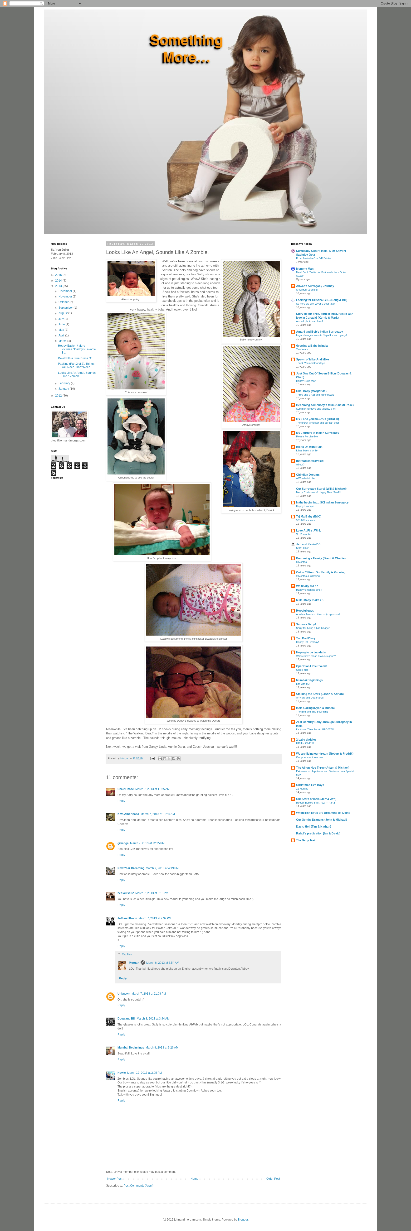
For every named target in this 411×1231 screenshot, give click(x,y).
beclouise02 (125, 893)
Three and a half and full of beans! (315, 394)
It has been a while (307, 450)
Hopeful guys (305, 610)
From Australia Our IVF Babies (313, 258)
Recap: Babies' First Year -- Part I (315, 802)
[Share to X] (169, 758)
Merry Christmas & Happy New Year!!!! (318, 492)
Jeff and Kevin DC (308, 544)
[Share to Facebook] (173, 758)
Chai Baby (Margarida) (311, 391)
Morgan (134, 962)
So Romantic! (304, 534)
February (65, 383)
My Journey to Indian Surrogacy (317, 433)
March (63, 341)
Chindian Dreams (308, 474)
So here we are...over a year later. (315, 303)
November (66, 296)
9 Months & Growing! (308, 576)
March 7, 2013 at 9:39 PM (154, 918)
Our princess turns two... (310, 757)
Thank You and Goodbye (310, 363)
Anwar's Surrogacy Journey (315, 286)
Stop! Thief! (302, 547)
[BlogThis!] (164, 758)
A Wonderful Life (305, 478)
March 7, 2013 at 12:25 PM (147, 843)
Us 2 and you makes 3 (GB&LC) (317, 419)
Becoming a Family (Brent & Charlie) (321, 558)
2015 (59, 275)
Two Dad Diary (306, 638)
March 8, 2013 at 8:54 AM (162, 962)
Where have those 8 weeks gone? (316, 656)
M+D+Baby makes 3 (309, 600)
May (62, 329)
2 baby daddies (306, 739)
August (63, 313)
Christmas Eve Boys (310, 785)
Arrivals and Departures (310, 697)
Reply (121, 801)
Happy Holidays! (305, 506)
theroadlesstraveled (309, 461)
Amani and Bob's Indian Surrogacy (319, 331)
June (62, 324)
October (64, 302)
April (62, 335)
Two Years (302, 349)
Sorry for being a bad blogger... (314, 628)
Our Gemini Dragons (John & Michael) (321, 819)
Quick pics (302, 669)
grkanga (123, 843)
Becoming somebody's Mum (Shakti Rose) (325, 405)
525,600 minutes (305, 520)
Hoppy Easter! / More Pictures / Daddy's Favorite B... (77, 349)
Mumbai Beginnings (130, 1047)
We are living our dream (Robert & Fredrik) (324, 753)
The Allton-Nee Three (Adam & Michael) (322, 767)
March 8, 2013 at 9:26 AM (162, 1047)
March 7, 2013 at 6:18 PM (151, 893)
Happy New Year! (306, 380)
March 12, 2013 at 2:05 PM (144, 1072)
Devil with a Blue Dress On (75, 358)
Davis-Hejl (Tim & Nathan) (313, 826)
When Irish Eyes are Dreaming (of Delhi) (323, 812)
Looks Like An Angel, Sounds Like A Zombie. (77, 374)
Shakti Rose (125, 789)
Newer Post (114, 1178)
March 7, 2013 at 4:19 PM (162, 868)
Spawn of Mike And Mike (312, 359)
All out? (300, 464)
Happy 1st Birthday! (307, 642)
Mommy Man (304, 268)
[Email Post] (152, 758)
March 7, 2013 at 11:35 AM (152, 789)
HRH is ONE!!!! (305, 743)
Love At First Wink (308, 530)
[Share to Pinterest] (178, 758)
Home (194, 1178)
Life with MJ (303, 683)
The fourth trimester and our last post (317, 422)
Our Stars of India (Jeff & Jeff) (316, 799)
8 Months (301, 561)
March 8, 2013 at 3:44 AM (153, 1018)
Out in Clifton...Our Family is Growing (320, 572)
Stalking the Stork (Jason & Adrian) (320, 694)
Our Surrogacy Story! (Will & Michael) (321, 488)
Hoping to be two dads (311, 652)
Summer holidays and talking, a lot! (316, 408)
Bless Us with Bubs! (309, 447)
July (61, 319)
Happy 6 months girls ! (309, 589)
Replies (127, 954)
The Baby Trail (305, 840)
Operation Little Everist (311, 666)
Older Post (273, 1178)
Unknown (123, 993)
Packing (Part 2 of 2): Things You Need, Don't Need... (76, 365)
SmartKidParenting (307, 289)
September (66, 307)
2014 (59, 280)
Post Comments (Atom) (138, 1185)
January (64, 388)
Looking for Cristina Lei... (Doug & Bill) (321, 300)
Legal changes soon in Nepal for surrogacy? (321, 335)
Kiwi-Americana (128, 814)
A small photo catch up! (309, 321)
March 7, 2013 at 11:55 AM (158, 814)
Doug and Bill (126, 1018)
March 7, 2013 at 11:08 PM (149, 993)
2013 (59, 286)
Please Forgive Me (307, 436)
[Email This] (160, 758)
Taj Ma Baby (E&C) (308, 516)
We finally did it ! (307, 586)
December (66, 291)
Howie (121, 1072)
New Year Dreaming (130, 868)
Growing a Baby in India (312, 345)
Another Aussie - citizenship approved (318, 614)
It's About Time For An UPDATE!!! (315, 729)
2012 (59, 395)
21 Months (302, 788)
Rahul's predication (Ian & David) (318, 833)
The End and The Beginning (312, 711)
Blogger (243, 1219)
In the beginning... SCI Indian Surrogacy (322, 502)
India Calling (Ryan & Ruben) (315, 708)
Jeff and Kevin (127, 918)
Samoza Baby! (306, 624)
